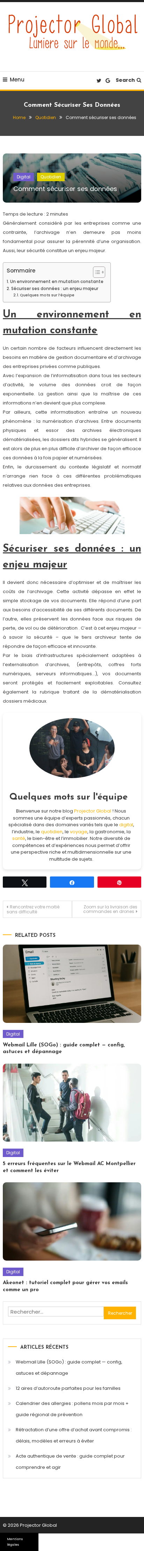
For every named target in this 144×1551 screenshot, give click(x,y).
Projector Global (92, 811)
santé (18, 838)
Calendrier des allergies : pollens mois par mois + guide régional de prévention (72, 1409)
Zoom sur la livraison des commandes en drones (110, 909)
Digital (23, 177)
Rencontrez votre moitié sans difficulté (33, 909)
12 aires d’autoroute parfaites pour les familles (68, 1388)
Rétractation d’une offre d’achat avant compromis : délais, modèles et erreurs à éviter (74, 1435)
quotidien (52, 831)
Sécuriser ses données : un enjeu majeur (54, 288)
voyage (78, 831)
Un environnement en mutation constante (56, 281)
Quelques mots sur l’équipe (47, 295)
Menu (17, 79)
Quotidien (51, 177)
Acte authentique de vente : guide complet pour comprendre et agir (70, 1462)
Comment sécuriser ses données (65, 188)
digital (126, 824)
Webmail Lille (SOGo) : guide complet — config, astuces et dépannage (69, 1367)
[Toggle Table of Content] (95, 272)
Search (125, 80)
